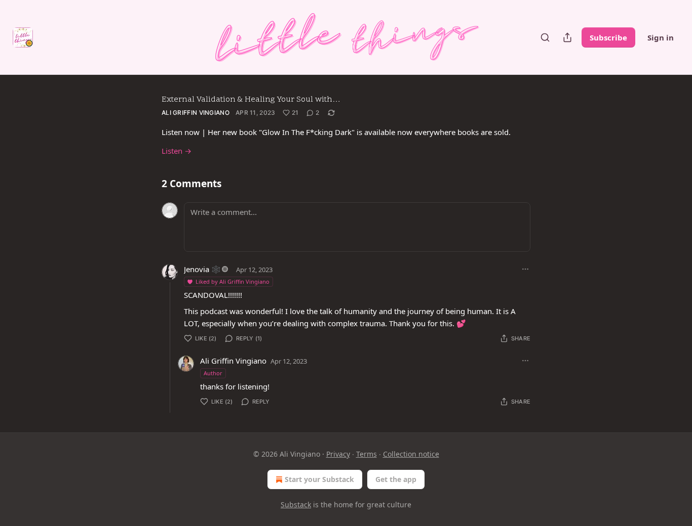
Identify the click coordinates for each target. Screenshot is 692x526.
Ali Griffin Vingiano (195, 112)
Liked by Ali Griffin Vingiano (233, 281)
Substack (296, 504)
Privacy (338, 454)
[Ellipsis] (525, 269)
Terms (366, 454)
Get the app (395, 479)
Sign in (660, 37)
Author (213, 373)
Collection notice (411, 454)
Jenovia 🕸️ (202, 269)
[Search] (545, 37)
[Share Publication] (567, 37)
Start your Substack (319, 479)
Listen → (176, 151)
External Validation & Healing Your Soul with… (251, 99)
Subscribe (608, 37)
